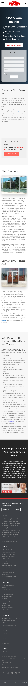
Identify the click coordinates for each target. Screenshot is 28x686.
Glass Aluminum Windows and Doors (12, 550)
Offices (4, 603)
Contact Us (6, 509)
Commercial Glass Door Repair (10, 534)
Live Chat (16, 509)
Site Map (15, 684)
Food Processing (7, 589)
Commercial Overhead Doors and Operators (13, 570)
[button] (26, 3)
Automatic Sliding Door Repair (10, 537)
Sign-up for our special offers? (11, 74)
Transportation (6, 610)
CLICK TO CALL (12, 154)
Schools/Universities (8, 607)
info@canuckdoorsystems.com (10, 667)
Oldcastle (11, 421)
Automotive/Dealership (8, 585)
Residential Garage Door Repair (10, 521)
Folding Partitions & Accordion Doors (11, 561)
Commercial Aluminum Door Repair (11, 530)
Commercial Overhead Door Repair (11, 523)
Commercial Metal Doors (9, 552)
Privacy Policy (6, 643)
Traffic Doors (6, 563)
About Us (5, 633)
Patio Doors (6, 574)
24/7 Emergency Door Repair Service (12, 519)
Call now (3, 320)
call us (18, 112)
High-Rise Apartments (8, 594)
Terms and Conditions (8, 641)
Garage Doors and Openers (9, 576)
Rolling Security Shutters (9, 620)
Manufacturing (6, 601)
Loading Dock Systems (8, 572)
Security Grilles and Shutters (10, 565)
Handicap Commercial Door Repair (11, 532)
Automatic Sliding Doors (8, 558)
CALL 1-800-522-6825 (14, 45)
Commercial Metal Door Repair (10, 525)
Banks (4, 587)
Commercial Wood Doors (9, 554)
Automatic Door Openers (9, 556)
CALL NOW (7, 492)
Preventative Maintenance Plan (10, 541)
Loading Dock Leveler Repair (10, 528)
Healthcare (5, 592)
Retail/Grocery (6, 605)
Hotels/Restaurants (7, 596)
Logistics (5, 598)
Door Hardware (6, 539)
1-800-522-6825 (6, 505)
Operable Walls (6, 567)
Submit (14, 76)
